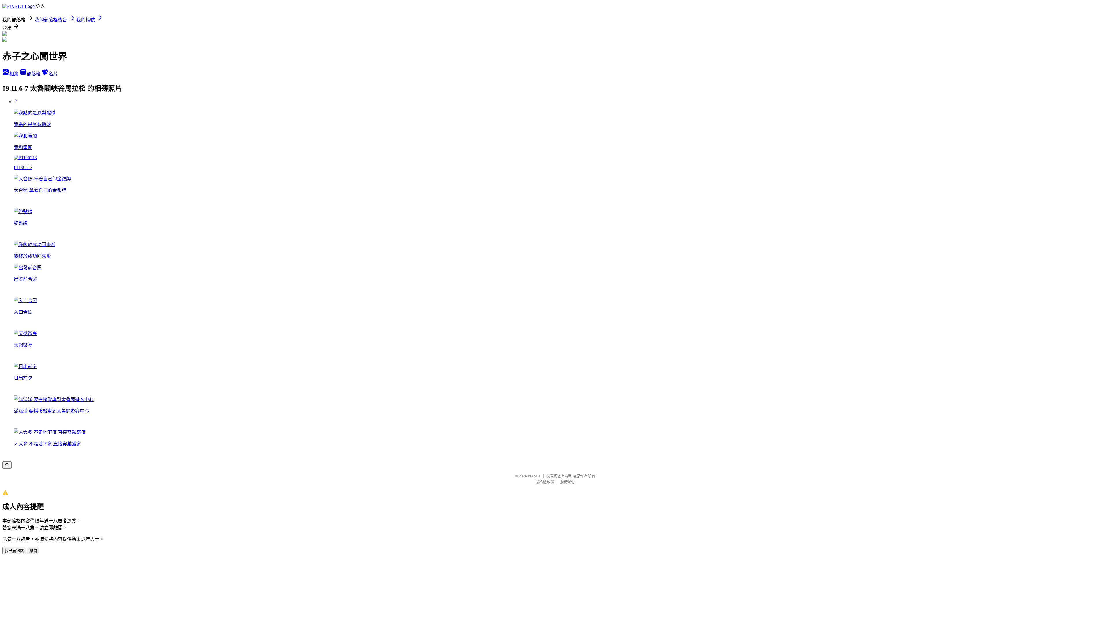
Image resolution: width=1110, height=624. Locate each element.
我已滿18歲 (14, 551)
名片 (53, 73)
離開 (33, 551)
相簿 (14, 73)
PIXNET (534, 476)
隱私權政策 (544, 482)
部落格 (34, 73)
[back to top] (7, 465)
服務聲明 (567, 482)
